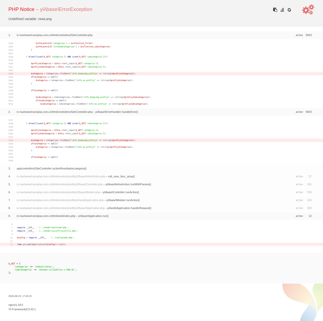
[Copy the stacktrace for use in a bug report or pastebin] (275, 10)
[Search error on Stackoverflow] (282, 10)
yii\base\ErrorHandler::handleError (115, 111)
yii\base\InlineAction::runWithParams (127, 184)
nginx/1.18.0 (15, 304)
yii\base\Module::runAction (122, 200)
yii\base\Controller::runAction (120, 192)
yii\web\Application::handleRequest (128, 208)
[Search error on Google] (289, 10)
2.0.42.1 (31, 309)
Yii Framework (17, 309)
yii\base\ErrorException (66, 9)
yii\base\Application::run (92, 216)
